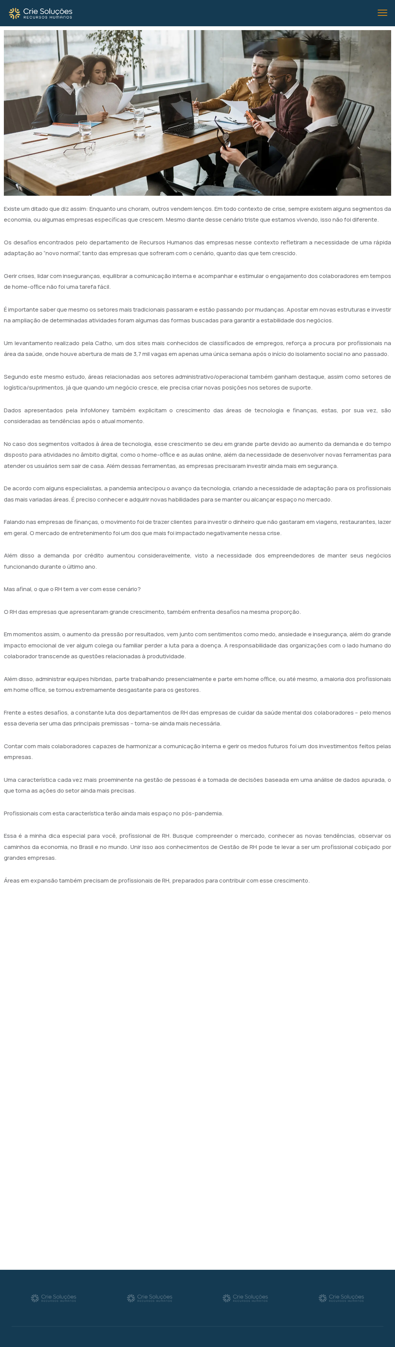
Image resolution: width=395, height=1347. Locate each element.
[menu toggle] (382, 13)
